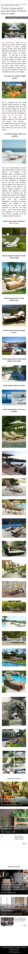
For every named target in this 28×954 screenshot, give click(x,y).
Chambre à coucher (6, 913)
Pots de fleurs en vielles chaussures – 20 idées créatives (20, 838)
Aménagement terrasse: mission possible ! (13, 800)
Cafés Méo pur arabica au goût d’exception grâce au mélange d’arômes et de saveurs (13, 885)
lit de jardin (18, 115)
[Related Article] (14, 794)
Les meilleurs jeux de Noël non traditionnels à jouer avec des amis (20, 919)
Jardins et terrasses (6, 804)
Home (2, 4)
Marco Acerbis (14, 223)
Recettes (3, 892)
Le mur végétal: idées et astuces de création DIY (13, 827)
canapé (4, 115)
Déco (2, 832)
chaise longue (9, 42)
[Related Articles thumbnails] (7, 849)
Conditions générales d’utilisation (11, 947)
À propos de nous (14, 949)
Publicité (23, 947)
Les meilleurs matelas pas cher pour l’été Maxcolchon (12, 908)
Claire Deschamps (12, 17)
